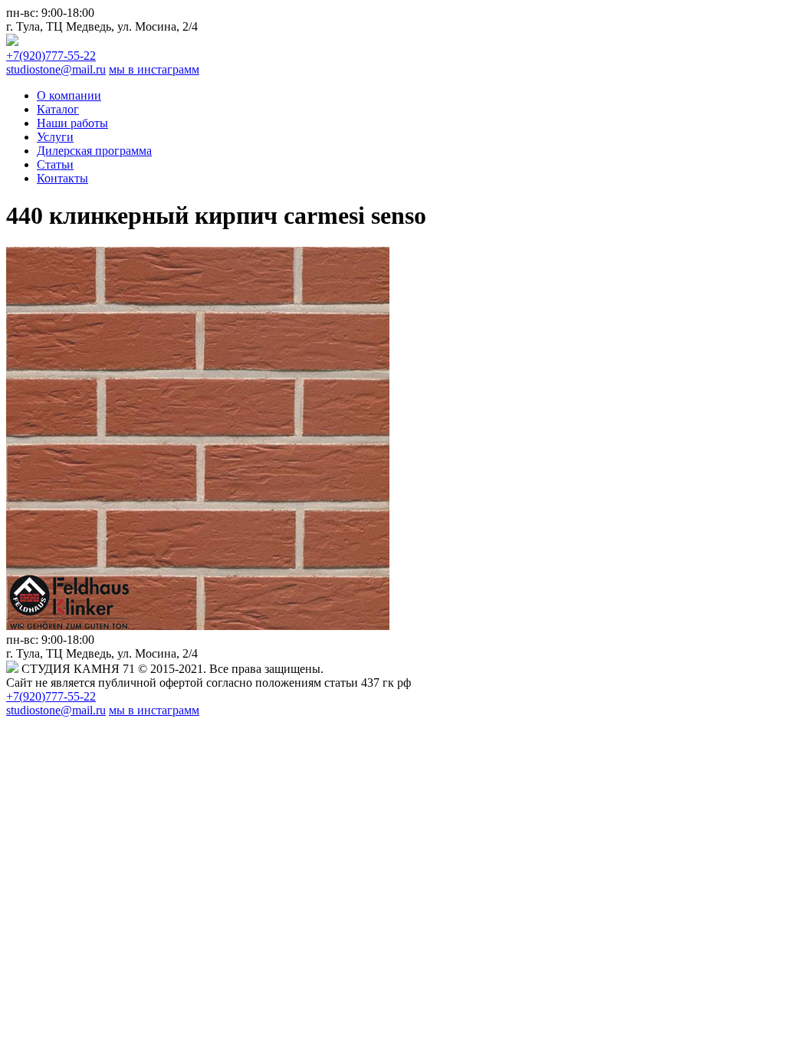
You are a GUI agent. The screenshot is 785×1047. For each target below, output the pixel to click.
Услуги (55, 136)
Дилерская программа (94, 150)
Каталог (58, 109)
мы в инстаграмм (154, 69)
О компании (69, 95)
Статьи (55, 164)
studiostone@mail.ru (56, 69)
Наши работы (72, 123)
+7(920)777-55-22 (51, 55)
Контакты (62, 178)
